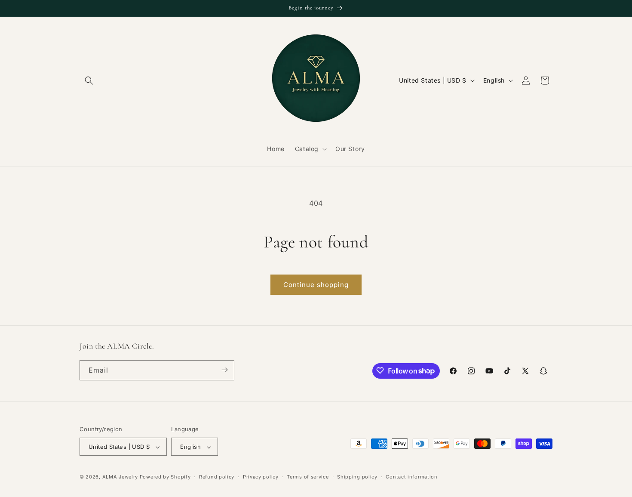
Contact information (411, 477)
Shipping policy (357, 477)
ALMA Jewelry (121, 477)
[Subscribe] (224, 370)
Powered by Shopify (165, 477)
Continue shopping (316, 285)
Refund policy (216, 477)
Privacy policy (261, 477)
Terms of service (307, 477)
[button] (89, 80)
